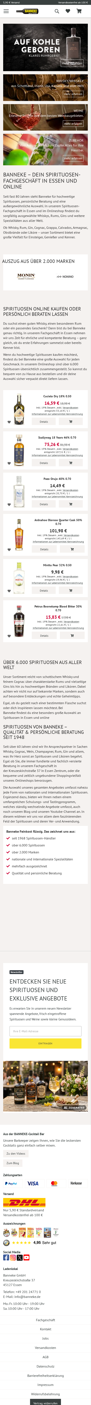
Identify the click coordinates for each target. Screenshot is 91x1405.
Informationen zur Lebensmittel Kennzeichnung (57, 413)
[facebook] (6, 1259)
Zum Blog (13, 1163)
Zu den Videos (16, 1153)
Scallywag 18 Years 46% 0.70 (57, 437)
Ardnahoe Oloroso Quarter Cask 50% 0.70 (58, 522)
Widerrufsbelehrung (45, 1394)
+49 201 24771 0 (28, 1292)
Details (44, 422)
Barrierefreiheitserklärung (45, 1375)
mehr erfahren (72, 63)
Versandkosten (70, 407)
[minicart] (78, 11)
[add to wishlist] (68, 11)
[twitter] (20, 1259)
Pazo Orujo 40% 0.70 (57, 479)
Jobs (45, 1338)
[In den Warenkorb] (71, 421)
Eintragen (46, 1043)
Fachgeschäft (45, 1320)
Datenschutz (45, 1366)
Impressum (45, 1385)
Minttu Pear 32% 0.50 (57, 565)
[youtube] (26, 1259)
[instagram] (13, 1259)
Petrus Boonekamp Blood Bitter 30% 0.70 (58, 608)
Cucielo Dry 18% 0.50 (57, 396)
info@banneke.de (27, 1297)
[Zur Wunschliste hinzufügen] (9, 422)
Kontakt (45, 1329)
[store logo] (24, 11)
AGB (45, 1357)
